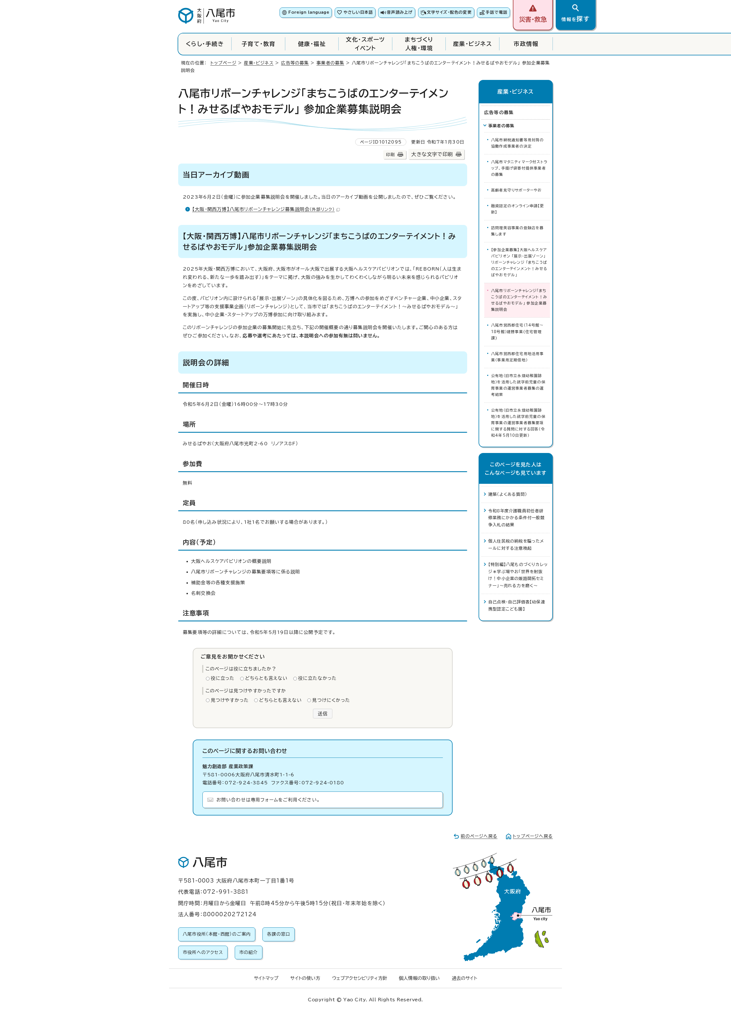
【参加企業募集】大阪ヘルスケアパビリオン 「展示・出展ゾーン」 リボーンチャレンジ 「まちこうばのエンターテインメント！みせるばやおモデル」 (519, 262)
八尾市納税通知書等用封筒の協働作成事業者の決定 (517, 143)
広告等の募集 (295, 63)
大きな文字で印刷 (432, 154)
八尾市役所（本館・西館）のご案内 (217, 934)
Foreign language (308, 12)
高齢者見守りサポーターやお (516, 190)
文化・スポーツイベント (365, 44)
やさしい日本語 (358, 12)
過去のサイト (464, 978)
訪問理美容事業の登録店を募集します (517, 231)
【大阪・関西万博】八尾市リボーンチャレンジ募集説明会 (263, 209)
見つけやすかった (230, 700)
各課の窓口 (278, 934)
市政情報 (526, 44)
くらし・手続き (205, 44)
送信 (323, 713)
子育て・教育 (259, 44)
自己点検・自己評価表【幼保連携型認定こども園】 (516, 605)
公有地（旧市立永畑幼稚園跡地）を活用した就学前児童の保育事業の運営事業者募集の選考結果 (518, 385)
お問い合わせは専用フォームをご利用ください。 (268, 799)
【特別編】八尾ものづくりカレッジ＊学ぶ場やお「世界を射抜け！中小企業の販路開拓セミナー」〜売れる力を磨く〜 (518, 574)
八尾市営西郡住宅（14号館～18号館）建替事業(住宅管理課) (517, 331)
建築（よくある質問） (507, 494)
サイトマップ (266, 978)
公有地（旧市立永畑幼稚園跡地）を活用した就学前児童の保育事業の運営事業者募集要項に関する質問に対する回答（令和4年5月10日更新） (518, 422)
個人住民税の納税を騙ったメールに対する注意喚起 (516, 544)
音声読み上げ (400, 12)
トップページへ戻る (533, 836)
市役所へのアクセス (203, 952)
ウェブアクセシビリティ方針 (359, 978)
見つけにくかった (331, 700)
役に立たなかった (317, 678)
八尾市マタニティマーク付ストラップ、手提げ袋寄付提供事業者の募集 (519, 168)
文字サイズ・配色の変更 (449, 12)
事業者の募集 (330, 63)
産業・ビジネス (472, 44)
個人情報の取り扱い (419, 978)
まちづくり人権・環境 (419, 44)
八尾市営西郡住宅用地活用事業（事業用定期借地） (517, 357)
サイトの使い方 (305, 978)
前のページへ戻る (479, 836)
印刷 (390, 154)
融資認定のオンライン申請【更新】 (517, 209)
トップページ (223, 63)
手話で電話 (496, 12)
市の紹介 (248, 952)
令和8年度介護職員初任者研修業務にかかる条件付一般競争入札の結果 (516, 518)
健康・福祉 (312, 44)
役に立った (223, 678)
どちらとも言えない (266, 678)
